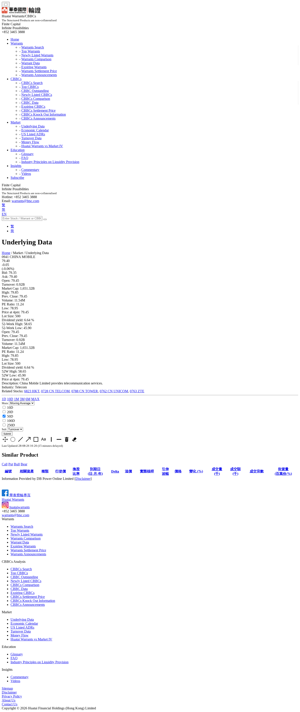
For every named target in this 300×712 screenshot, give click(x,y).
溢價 (128, 471)
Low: (5, 308)
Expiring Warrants (34, 67)
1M (16, 399)
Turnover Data (31, 138)
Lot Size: (8, 316)
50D (10, 416)
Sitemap (7, 688)
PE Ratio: (8, 304)
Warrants (17, 43)
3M (22, 399)
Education (18, 150)
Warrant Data (30, 63)
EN (4, 214)
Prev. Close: (10, 296)
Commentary (30, 170)
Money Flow (30, 142)
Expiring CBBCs (33, 106)
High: (6, 292)
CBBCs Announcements (38, 118)
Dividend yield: (12, 320)
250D (11, 425)
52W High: (9, 371)
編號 (8, 471)
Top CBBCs (30, 87)
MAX (35, 399)
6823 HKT (31, 391)
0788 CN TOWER (84, 391)
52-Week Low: (12, 328)
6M (27, 399)
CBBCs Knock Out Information (43, 114)
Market (15, 122)
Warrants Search (32, 47)
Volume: (7, 300)
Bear (24, 464)
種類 (45, 471)
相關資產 (27, 471)
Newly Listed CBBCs (36, 95)
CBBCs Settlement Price (38, 110)
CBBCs (16, 79)
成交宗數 (257, 471)
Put (10, 464)
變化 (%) (196, 471)
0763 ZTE (137, 391)
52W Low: (9, 375)
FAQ (24, 158)
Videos (26, 174)
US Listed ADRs (33, 134)
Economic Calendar (35, 130)
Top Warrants (30, 51)
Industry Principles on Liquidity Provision (50, 162)
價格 (178, 471)
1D (4, 399)
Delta (115, 471)
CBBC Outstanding (35, 91)
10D (10, 399)
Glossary (27, 154)
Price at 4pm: (11, 312)
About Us (8, 700)
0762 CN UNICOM (114, 391)
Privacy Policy (12, 696)
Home (15, 39)
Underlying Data (33, 126)
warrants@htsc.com (25, 201)
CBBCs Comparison (35, 98)
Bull (17, 464)
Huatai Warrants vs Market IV (42, 146)
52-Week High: (12, 324)
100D (11, 421)
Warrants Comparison (36, 59)
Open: (6, 280)
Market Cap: (10, 288)
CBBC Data (29, 102)
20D (10, 412)
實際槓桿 (147, 471)
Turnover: (8, 284)
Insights (16, 166)
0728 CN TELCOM (55, 391)
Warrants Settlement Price (39, 71)
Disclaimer (83, 479)
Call (4, 464)
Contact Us (9, 704)
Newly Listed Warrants (37, 55)
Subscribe (17, 177)
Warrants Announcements (39, 75)
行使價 (60, 471)
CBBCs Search (32, 83)
